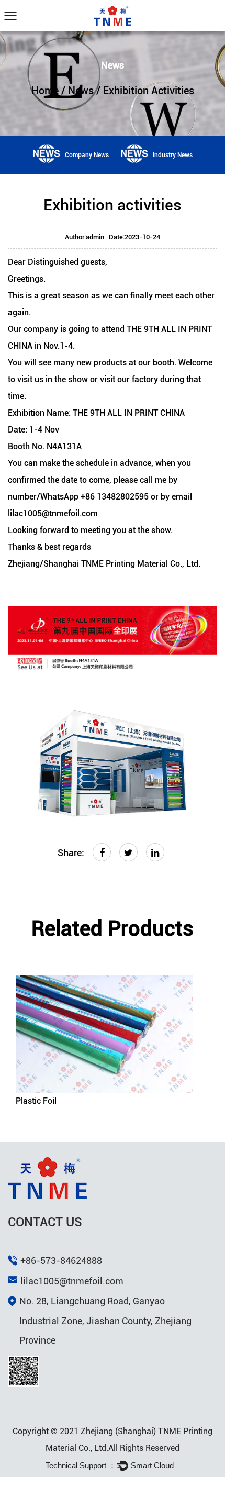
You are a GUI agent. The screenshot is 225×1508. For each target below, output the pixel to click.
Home (45, 90)
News (81, 90)
